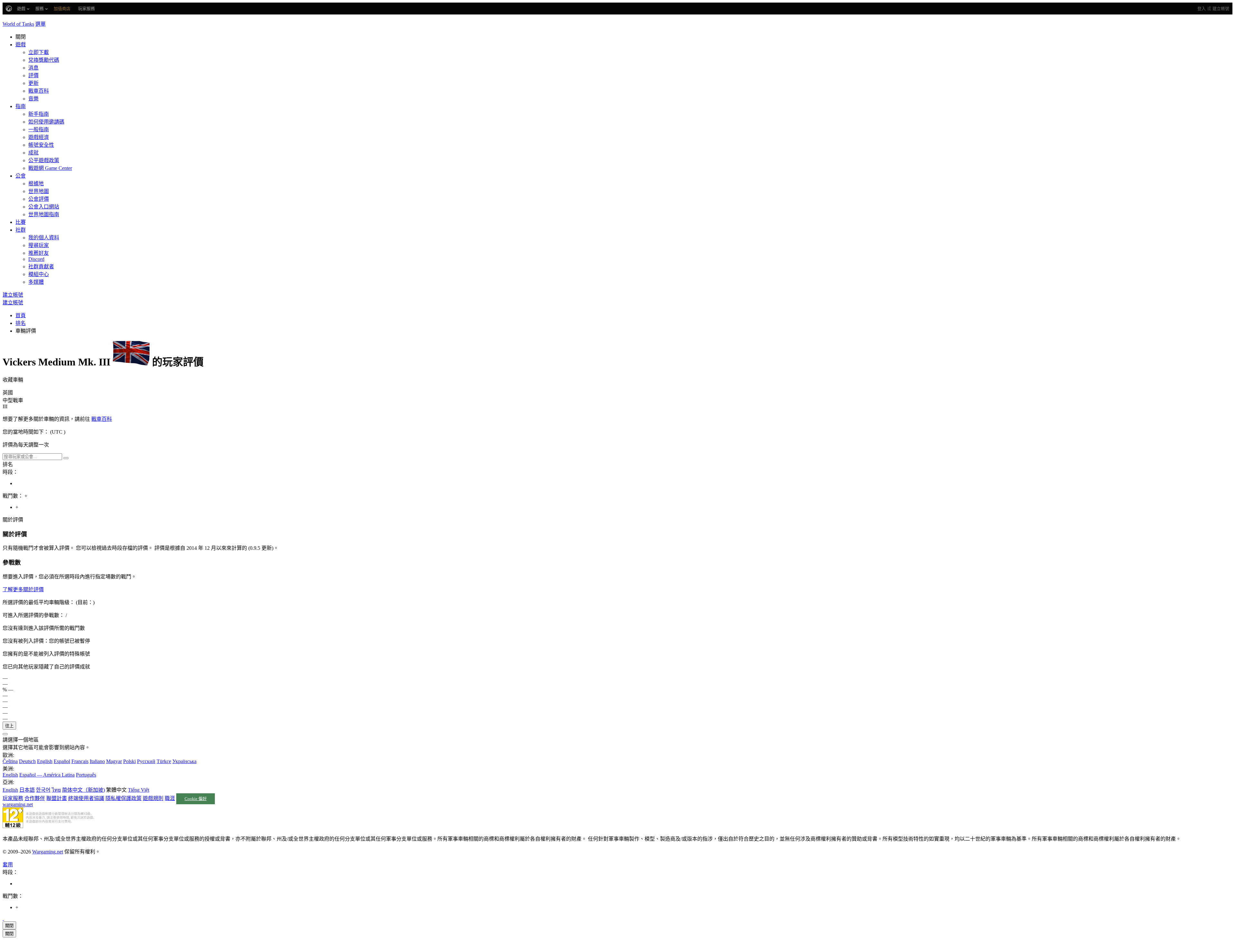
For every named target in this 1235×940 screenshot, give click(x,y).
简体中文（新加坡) (83, 790)
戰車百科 (38, 91)
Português (86, 775)
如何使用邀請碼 (46, 121)
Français (79, 761)
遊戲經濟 (38, 137)
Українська (184, 761)
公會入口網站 (43, 206)
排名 (20, 323)
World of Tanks (18, 24)
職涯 (170, 798)
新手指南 (38, 114)
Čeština (10, 761)
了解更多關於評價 (23, 589)
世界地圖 (38, 191)
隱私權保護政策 (123, 798)
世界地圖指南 (43, 214)
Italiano (97, 761)
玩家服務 (13, 798)
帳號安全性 (41, 145)
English (44, 761)
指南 (20, 106)
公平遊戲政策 (43, 160)
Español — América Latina (47, 775)
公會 (20, 176)
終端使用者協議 (86, 798)
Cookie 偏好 (196, 799)
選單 (40, 24)
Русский (146, 761)
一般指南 (38, 129)
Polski (129, 761)
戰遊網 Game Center (50, 168)
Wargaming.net (47, 851)
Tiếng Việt (138, 790)
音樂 (33, 98)
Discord (36, 259)
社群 (20, 230)
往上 (9, 725)
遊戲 (20, 44)
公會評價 (38, 199)
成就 (33, 152)
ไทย (56, 790)
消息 (33, 67)
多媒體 (36, 282)
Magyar (114, 761)
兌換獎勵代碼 (43, 60)
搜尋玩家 (38, 245)
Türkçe (164, 761)
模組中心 (38, 274)
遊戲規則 (153, 798)
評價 (33, 75)
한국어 (43, 790)
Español (62, 761)
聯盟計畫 (56, 798)
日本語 (27, 790)
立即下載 (38, 52)
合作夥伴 (34, 798)
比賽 (20, 222)
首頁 (20, 315)
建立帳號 (1220, 8)
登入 (1201, 8)
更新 (33, 83)
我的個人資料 (43, 237)
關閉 (9, 925)
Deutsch (27, 761)
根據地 (36, 183)
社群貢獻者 (41, 266)
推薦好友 (38, 253)
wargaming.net (18, 804)
